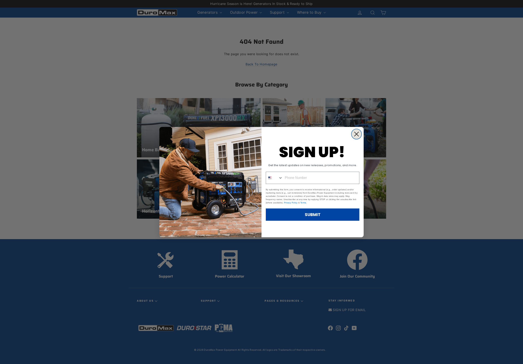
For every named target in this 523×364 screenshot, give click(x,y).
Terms (303, 203)
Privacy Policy (291, 203)
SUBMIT (313, 214)
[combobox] (274, 178)
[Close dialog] (356, 134)
